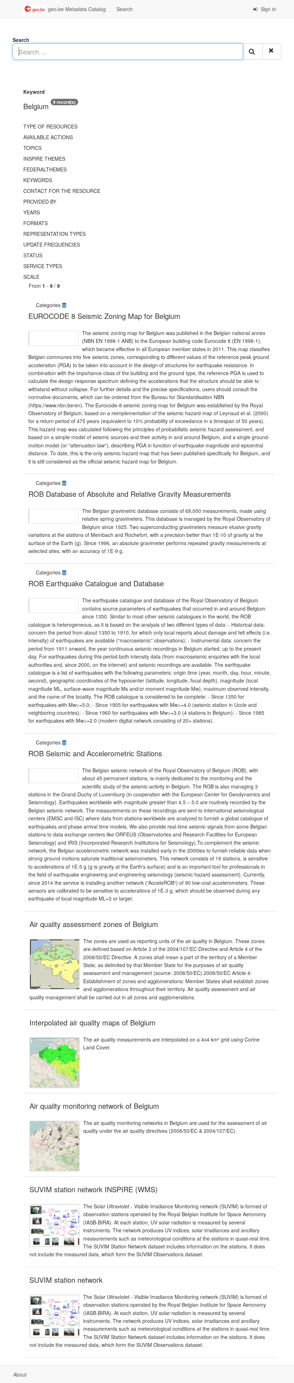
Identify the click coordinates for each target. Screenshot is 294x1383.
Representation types (54, 233)
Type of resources (50, 126)
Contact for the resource (61, 190)
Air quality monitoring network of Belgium (94, 1106)
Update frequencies (51, 244)
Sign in (267, 9)
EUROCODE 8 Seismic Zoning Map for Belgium (104, 316)
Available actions (48, 137)
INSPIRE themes (44, 158)
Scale (31, 276)
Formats (35, 223)
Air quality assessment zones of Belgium (93, 924)
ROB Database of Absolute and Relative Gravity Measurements (129, 494)
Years (31, 212)
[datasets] (65, 305)
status (32, 255)
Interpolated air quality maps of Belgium (92, 1022)
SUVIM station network (66, 1280)
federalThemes (45, 169)
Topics (32, 147)
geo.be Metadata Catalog (76, 9)
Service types (42, 266)
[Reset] (271, 51)
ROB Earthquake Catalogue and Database (96, 583)
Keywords (37, 180)
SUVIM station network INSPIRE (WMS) (93, 1189)
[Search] (253, 51)
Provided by (39, 201)
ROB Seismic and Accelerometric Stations (95, 753)
